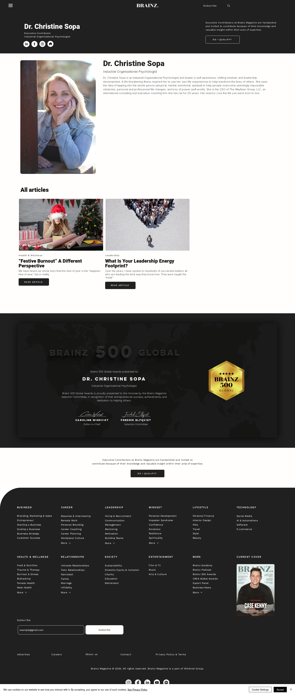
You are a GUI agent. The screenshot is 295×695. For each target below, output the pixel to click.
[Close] (291, 689)
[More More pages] (70, 543)
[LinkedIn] (147, 682)
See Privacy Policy (137, 689)
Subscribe (210, 5)
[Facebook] (138, 682)
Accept (280, 689)
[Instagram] (128, 682)
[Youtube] (157, 682)
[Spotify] (166, 682)
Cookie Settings (260, 689)
